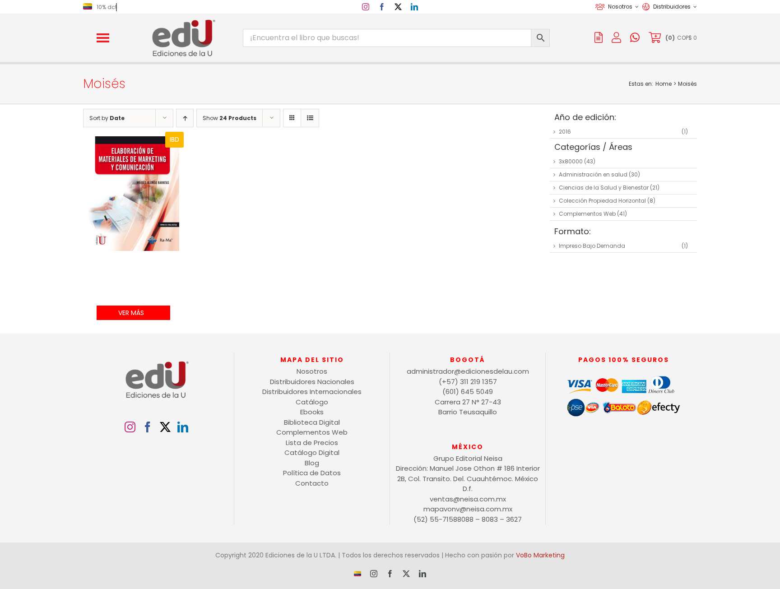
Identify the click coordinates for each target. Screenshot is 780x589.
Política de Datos (312, 473)
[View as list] (310, 118)
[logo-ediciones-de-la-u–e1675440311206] (183, 21)
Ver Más (131, 312)
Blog (312, 463)
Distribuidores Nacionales (312, 381)
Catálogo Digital (311, 452)
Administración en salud (593, 174)
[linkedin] (414, 6)
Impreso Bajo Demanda (592, 246)
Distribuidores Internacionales (312, 391)
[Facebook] (147, 427)
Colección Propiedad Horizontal (602, 200)
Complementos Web (587, 214)
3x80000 (571, 161)
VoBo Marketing (540, 555)
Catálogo (312, 402)
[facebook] (381, 6)
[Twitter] (165, 427)
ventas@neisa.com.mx (468, 499)
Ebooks (312, 412)
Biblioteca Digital (312, 422)
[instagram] (365, 6)
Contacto (312, 483)
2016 (565, 131)
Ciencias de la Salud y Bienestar (604, 187)
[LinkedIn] (182, 427)
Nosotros (312, 371)
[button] (103, 38)
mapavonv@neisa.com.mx (467, 509)
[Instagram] (130, 427)
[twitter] (398, 6)
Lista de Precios (312, 442)
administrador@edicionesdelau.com (468, 371)
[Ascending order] (185, 118)
